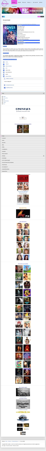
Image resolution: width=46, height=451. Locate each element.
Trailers (19, 2)
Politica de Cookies (16, 445)
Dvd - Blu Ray (35, 2)
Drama (7, 24)
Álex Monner (34, 24)
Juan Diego (20, 24)
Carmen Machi (25, 24)
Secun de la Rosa (15, 24)
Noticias (40, 2)
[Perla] (22, 10)
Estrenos (13, 2)
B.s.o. (4, 103)
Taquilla (28, 2)
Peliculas (24, 2)
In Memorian (14, 6)
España (10, 24)
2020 (12, 24)
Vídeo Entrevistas (6, 100)
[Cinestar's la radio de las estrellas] (23, 109)
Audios (4, 96)
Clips (4, 99)
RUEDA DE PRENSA (8, 76)
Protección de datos (9, 445)
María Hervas (30, 24)
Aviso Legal (3, 445)
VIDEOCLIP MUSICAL (9, 66)
